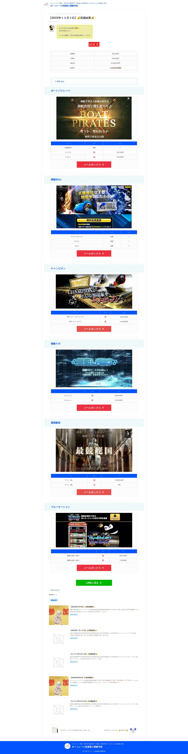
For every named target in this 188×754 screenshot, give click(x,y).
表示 (62, 81)
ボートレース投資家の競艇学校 (64, 6)
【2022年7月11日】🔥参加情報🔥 (82, 607)
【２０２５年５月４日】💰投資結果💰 (83, 701)
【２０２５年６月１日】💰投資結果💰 (83, 654)
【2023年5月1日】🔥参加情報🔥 (82, 677)
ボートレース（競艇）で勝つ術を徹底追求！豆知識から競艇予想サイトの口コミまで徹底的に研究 (98, 744)
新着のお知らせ (55, 590)
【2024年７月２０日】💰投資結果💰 (83, 630)
